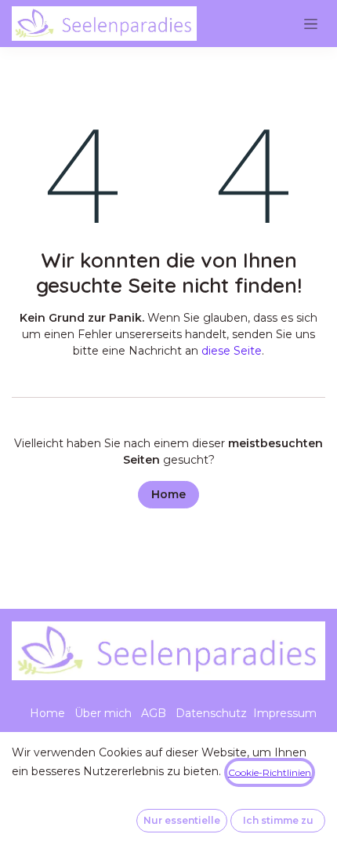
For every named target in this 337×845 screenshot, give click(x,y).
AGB (153, 713)
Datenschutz (211, 713)
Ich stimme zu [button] (278, 820)
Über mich (103, 713)
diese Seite (231, 351)
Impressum (285, 713)
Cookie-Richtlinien (269, 772)
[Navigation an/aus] (310, 23)
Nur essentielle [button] (181, 820)
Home (168, 494)
